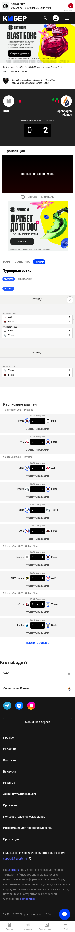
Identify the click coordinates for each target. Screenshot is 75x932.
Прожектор (10, 805)
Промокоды (11, 839)
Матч (6, 261)
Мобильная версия (37, 722)
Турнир (39, 261)
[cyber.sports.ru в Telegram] (8, 706)
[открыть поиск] (45, 18)
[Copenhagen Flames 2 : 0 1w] (57, 99)
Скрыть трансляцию (41, 197)
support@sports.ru (15, 858)
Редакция (9, 749)
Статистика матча (37, 429)
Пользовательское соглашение (24, 816)
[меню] (67, 18)
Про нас (8, 737)
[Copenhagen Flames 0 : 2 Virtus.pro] (58, 101)
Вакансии (9, 771)
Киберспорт (9, 67)
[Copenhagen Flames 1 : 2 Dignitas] (55, 101)
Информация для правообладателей (27, 827)
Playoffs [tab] (8, 279)
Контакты (9, 760)
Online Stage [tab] (25, 279)
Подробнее (27, 898)
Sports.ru (13, 869)
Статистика (22, 261)
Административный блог (19, 794)
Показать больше (37, 643)
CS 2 (21, 67)
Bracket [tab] (8, 289)
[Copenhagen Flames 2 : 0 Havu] (53, 99)
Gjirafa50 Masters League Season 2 (43, 67)
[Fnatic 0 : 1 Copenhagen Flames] (52, 100)
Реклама (9, 782)
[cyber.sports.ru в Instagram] (32, 706)
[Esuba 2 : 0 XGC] (20, 101)
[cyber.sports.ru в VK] (20, 706)
